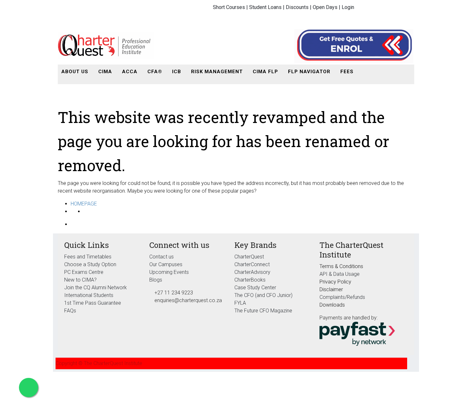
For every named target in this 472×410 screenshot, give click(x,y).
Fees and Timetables (87, 257)
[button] (365, 71)
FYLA (240, 303)
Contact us (161, 257)
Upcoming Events (169, 272)
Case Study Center (255, 287)
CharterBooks (250, 280)
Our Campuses (165, 264)
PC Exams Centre (83, 272)
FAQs (70, 311)
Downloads (332, 305)
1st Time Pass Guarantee (93, 303)
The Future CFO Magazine (263, 311)
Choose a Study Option (90, 264)
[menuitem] (75, 71)
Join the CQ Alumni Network (95, 287)
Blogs (155, 280)
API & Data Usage (339, 274)
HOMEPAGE (84, 204)
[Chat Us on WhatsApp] (28, 387)
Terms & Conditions (341, 266)
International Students (88, 295)
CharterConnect (252, 264)
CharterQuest (249, 257)
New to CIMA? (80, 280)
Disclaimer (331, 289)
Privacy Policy (335, 282)
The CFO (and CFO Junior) (263, 295)
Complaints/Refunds (342, 297)
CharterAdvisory (252, 272)
